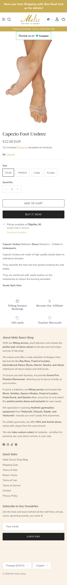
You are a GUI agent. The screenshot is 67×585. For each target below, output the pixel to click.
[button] (49, 19)
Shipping (22, 147)
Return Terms (10, 475)
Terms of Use (10, 480)
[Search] (10, 19)
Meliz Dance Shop (18, 573)
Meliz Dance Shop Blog (15, 459)
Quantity (8, 182)
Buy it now (33, 214)
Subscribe (33, 536)
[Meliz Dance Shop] (30, 19)
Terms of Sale (10, 470)
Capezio (10, 154)
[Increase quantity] (18, 189)
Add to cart (33, 203)
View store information (17, 232)
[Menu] (3, 19)
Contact (7, 490)
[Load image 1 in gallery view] (33, 85)
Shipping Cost (10, 464)
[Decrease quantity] (5, 189)
